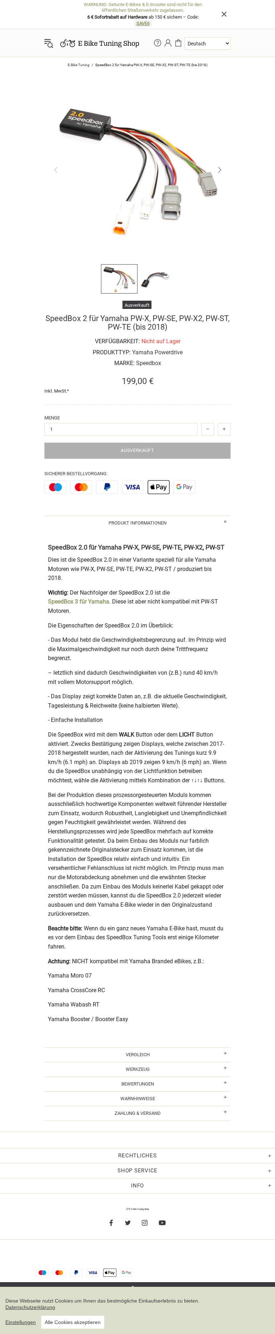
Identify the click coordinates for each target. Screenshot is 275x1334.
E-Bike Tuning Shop (99, 43)
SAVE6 (143, 23)
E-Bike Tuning (79, 65)
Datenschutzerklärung (30, 1307)
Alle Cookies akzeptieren (73, 1322)
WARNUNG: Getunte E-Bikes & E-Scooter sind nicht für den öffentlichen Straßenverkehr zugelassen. (143, 7)
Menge (52, 417)
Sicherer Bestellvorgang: (75, 473)
